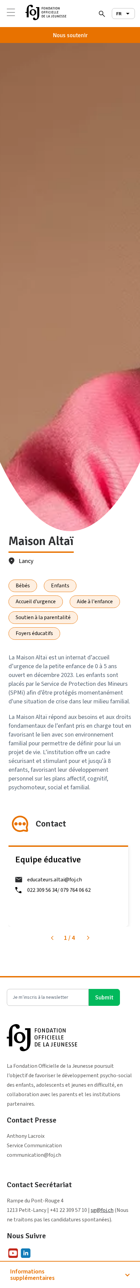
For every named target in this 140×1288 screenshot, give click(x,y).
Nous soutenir (70, 35)
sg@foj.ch (102, 1210)
